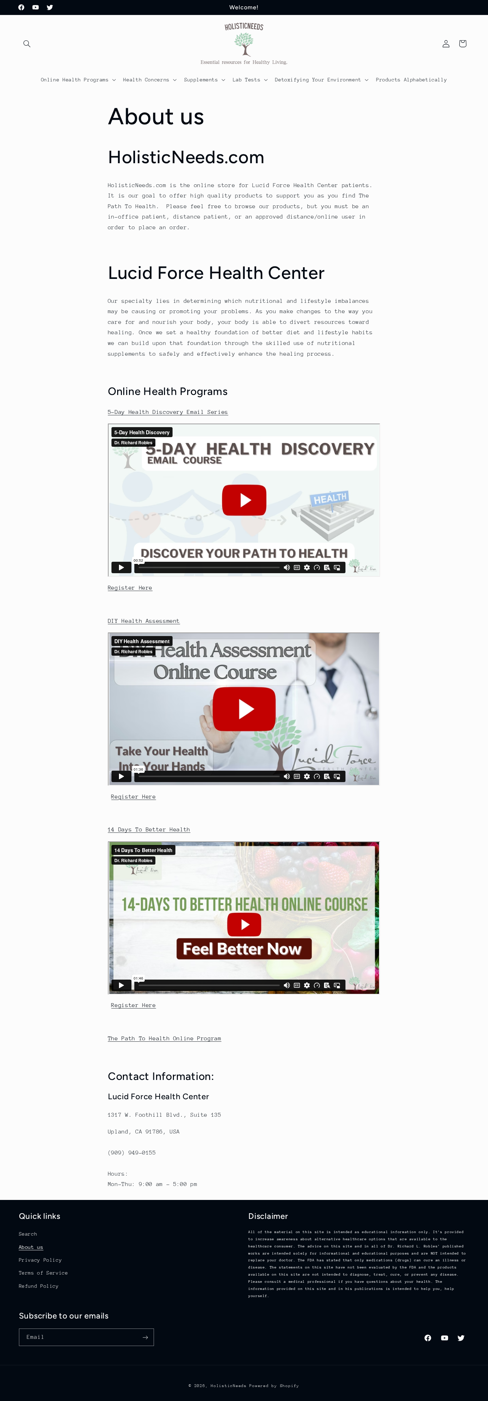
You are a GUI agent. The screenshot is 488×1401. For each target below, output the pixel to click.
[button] (27, 43)
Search (28, 1234)
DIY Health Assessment (144, 621)
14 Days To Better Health (149, 829)
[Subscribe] (145, 1337)
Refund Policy (39, 1286)
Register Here (130, 588)
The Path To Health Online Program (164, 1038)
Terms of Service (43, 1273)
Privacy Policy (40, 1260)
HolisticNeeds (229, 1386)
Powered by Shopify (274, 1386)
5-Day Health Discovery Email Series (168, 412)
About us (31, 1247)
